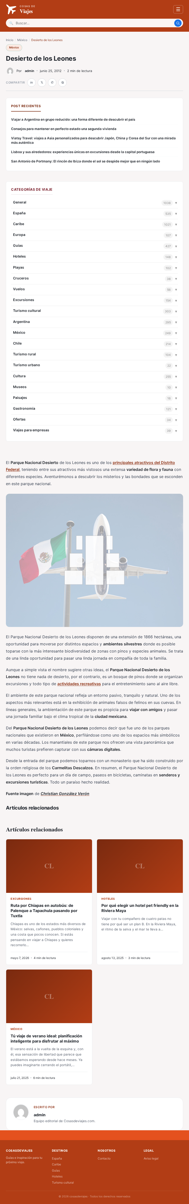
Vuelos (19, 289)
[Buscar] (178, 23)
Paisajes (20, 397)
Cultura (19, 376)
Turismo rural (24, 354)
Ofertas (19, 419)
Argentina (21, 321)
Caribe (18, 224)
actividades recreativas (79, 683)
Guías (18, 245)
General (19, 202)
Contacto (104, 1158)
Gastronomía (24, 408)
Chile (17, 343)
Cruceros (21, 278)
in (31, 82)
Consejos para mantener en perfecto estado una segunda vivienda (63, 129)
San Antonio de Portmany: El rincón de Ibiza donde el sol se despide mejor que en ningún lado (85, 161)
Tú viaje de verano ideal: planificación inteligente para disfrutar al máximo (46, 1038)
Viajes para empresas (31, 430)
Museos (20, 387)
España (19, 213)
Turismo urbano (26, 365)
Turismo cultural (27, 310)
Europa (19, 234)
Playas (18, 267)
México (22, 40)
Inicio (9, 40)
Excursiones (23, 300)
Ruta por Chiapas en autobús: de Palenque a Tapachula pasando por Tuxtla (44, 910)
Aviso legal (151, 1158)
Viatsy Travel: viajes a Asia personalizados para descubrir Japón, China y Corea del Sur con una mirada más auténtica (93, 140)
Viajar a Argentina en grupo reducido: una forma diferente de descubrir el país (73, 119)
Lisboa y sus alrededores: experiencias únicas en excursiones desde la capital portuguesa (83, 152)
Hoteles (19, 256)
